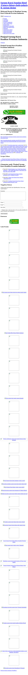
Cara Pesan (5, 19)
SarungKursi (3, 153)
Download (5, 21)
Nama (2, 202)
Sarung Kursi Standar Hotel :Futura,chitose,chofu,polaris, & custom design (14, 5)
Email (2, 204)
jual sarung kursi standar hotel (8, 146)
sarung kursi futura (12, 148)
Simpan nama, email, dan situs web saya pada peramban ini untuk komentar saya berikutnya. (14, 210)
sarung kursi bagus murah (17, 147)
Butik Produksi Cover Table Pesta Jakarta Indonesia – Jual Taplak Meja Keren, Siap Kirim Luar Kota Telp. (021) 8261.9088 (14, 170)
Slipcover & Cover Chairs (8, 33)
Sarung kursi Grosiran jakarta (11, 150)
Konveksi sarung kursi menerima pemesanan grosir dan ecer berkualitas (14, 160)
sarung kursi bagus (8, 147)
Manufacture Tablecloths (8, 26)
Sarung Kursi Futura (7, 31)
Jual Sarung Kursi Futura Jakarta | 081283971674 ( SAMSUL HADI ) (13, 174)
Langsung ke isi (7, 16)
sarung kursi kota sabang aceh (17, 151)
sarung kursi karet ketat (5, 151)
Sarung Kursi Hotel (7, 32)
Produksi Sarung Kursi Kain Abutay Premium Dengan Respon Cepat (13, 181)
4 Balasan (3, 42)
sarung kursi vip (9, 152)
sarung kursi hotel (21, 150)
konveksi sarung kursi (13, 145)
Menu (2, 16)
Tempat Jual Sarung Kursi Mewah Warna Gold (11, 159)
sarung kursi (20, 145)
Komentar (3, 191)
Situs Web (3, 207)
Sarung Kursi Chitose (7, 29)
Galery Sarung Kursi (7, 23)
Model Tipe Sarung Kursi (8, 27)
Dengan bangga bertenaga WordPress (9, 670)
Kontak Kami (6, 24)
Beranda (5, 18)
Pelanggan (5, 28)
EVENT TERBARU (7, 22)
